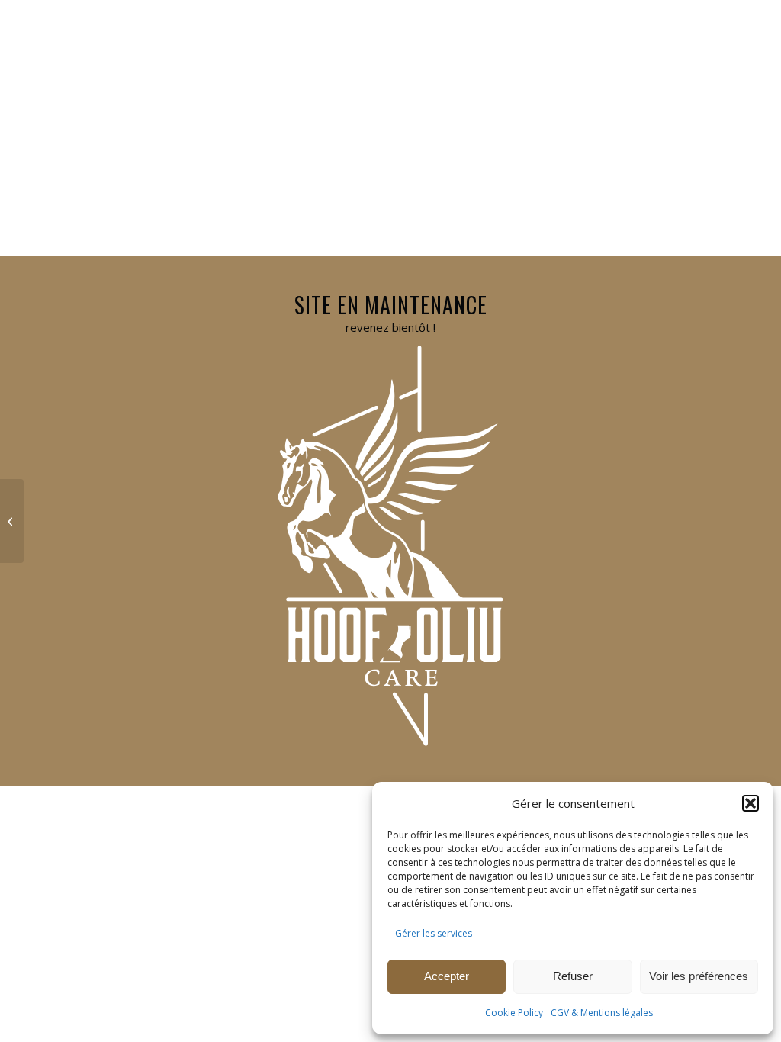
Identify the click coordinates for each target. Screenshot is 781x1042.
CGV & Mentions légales (602, 1012)
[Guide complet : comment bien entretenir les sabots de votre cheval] (12, 521)
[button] (750, 803)
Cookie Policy (514, 1012)
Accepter (446, 976)
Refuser (573, 976)
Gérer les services (433, 933)
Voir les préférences (698, 976)
